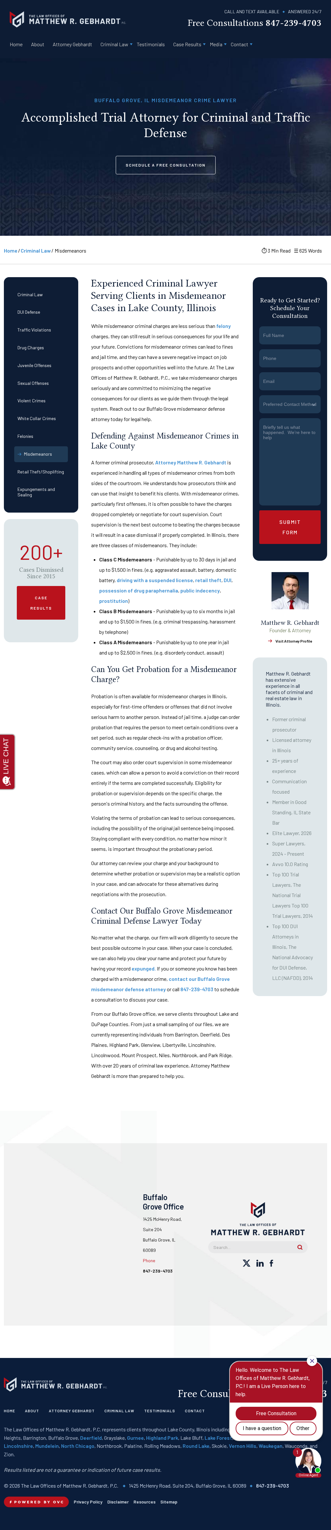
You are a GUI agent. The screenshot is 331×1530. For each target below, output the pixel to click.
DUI (227, 580)
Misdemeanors (38, 454)
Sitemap (168, 1501)
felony (223, 326)
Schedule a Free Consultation (166, 165)
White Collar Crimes (36, 418)
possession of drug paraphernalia (138, 590)
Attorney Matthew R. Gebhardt (190, 462)
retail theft (208, 580)
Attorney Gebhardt (72, 44)
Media (216, 44)
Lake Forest (218, 1438)
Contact (239, 44)
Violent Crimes (31, 400)
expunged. (144, 968)
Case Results (187, 44)
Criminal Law (114, 44)
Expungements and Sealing (36, 491)
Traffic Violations (34, 329)
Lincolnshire (18, 1446)
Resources (144, 1501)
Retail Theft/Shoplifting (40, 471)
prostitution (113, 601)
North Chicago (77, 1446)
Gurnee (135, 1438)
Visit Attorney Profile (293, 641)
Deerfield (91, 1438)
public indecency (200, 590)
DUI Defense (28, 312)
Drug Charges (30, 347)
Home (16, 44)
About (37, 44)
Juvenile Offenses (34, 365)
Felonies (25, 436)
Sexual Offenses (33, 383)
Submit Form (290, 527)
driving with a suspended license (155, 580)
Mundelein (47, 1446)
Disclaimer (118, 1501)
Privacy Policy (88, 1501)
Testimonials (151, 44)
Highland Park (162, 1438)
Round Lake (196, 1446)
